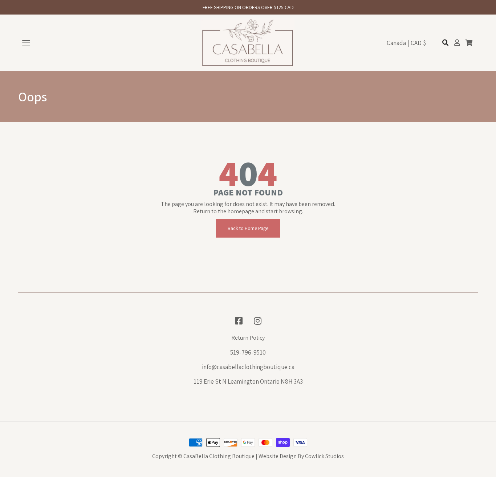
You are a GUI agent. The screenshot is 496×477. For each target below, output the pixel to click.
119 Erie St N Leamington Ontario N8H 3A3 (248, 381)
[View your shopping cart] (469, 42)
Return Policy (248, 337)
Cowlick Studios (324, 456)
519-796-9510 (248, 352)
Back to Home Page (248, 228)
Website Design (278, 456)
